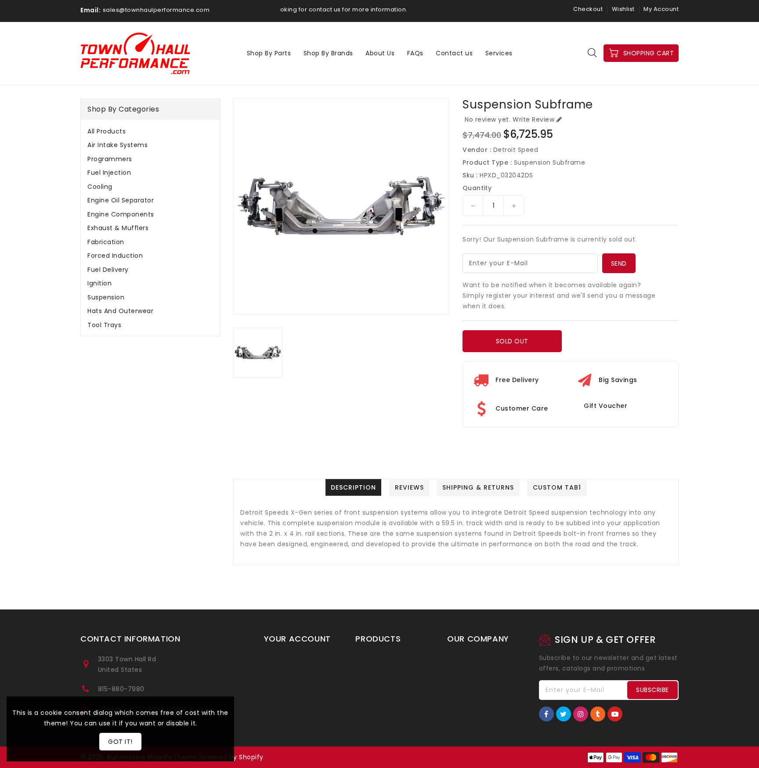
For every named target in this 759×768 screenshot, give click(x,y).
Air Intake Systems (117, 145)
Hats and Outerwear (120, 310)
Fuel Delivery (108, 269)
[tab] (150, 131)
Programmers (109, 159)
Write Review (533, 119)
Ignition (99, 283)
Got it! (120, 741)
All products (106, 131)
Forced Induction (115, 255)
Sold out (512, 341)
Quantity (477, 188)
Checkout (588, 9)
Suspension (105, 297)
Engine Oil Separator (120, 200)
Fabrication (105, 242)
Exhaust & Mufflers (117, 228)
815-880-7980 (121, 689)
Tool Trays (104, 325)
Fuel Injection (109, 172)
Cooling (99, 186)
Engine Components (120, 214)
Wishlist (623, 9)
